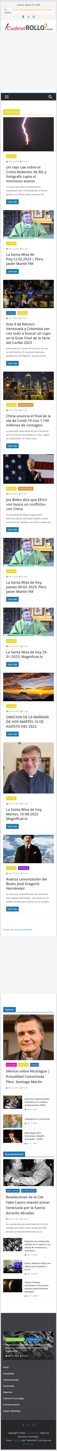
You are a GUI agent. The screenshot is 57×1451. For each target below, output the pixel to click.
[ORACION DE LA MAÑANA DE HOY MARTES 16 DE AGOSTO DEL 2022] (28, 687)
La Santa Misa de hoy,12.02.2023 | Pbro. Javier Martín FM (25, 259)
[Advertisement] (28, 60)
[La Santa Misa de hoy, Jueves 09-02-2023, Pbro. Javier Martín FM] (28, 552)
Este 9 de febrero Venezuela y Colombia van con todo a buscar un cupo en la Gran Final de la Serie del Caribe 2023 (28, 333)
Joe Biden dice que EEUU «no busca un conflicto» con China (26, 504)
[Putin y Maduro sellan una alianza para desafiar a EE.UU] (12, 1268)
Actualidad (11, 1065)
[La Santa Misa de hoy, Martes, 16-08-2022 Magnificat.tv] (28, 767)
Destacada (11, 156)
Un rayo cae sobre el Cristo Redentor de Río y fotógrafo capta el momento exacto (26, 174)
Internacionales (25, 405)
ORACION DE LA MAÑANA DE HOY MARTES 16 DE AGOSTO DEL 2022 (27, 721)
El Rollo (25, 1219)
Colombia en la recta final (37, 1119)
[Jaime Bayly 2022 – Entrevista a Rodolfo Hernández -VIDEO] (12, 1138)
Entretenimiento (11, 1406)
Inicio (6, 1368)
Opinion (34, 1065)
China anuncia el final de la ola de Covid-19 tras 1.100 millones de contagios (28, 420)
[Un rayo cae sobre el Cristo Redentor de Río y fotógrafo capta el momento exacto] (28, 134)
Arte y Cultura (13, 1191)
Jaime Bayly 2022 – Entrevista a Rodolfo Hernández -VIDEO (34, 1135)
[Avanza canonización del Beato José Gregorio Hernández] (28, 849)
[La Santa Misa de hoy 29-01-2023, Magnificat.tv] (28, 622)
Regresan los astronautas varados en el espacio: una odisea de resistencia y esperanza (38, 1246)
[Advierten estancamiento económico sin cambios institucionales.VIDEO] (12, 1104)
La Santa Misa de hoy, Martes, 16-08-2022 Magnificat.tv (24, 814)
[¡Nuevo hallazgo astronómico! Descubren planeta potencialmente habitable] (12, 1289)
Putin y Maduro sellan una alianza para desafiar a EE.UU (38, 1266)
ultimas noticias (28, 1191)
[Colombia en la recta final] (12, 1121)
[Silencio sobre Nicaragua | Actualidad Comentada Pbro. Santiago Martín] (28, 1037)
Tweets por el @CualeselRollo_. (18, 929)
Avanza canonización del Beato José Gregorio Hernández (26, 884)
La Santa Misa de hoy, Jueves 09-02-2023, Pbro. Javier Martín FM (26, 587)
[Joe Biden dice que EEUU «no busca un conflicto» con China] (28, 469)
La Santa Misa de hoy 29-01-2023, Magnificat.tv (27, 654)
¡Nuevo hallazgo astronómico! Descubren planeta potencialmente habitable (32, 11)
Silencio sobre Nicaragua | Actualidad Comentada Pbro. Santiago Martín (28, 1076)
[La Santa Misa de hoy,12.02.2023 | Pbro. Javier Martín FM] (28, 224)
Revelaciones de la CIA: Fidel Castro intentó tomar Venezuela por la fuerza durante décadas (28, 1205)
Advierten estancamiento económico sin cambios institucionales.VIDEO (37, 1102)
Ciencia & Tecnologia (13, 1400)
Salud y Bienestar (12, 1412)
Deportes (11, 313)
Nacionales (23, 868)
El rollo (25, 161)
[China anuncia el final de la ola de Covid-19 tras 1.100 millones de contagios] (28, 386)
